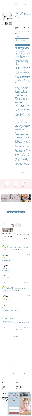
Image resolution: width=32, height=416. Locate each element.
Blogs (2, 389)
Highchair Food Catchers (5, 398)
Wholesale (3, 386)
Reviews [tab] (4, 236)
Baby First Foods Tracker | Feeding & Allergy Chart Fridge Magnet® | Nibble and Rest (13, 249)
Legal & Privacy (18, 386)
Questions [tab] (9, 236)
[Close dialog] (30, 393)
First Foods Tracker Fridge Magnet (7, 396)
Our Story (3, 387)
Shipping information (22, 170)
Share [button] (4, 251)
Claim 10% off (13, 412)
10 (21, 329)
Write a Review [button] (27, 234)
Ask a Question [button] (20, 234)
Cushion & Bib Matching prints (6, 397)
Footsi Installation (4, 390)
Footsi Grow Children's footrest (6, 400)
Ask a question (23, 172)
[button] (29, 251)
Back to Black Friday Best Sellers (16, 212)
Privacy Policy (18, 388)
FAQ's (2, 388)
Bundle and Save (4, 401)
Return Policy (18, 385)
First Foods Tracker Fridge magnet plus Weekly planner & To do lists (22, 40)
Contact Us (3, 385)
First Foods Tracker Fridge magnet (22, 37)
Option (17, 36)
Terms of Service (19, 387)
